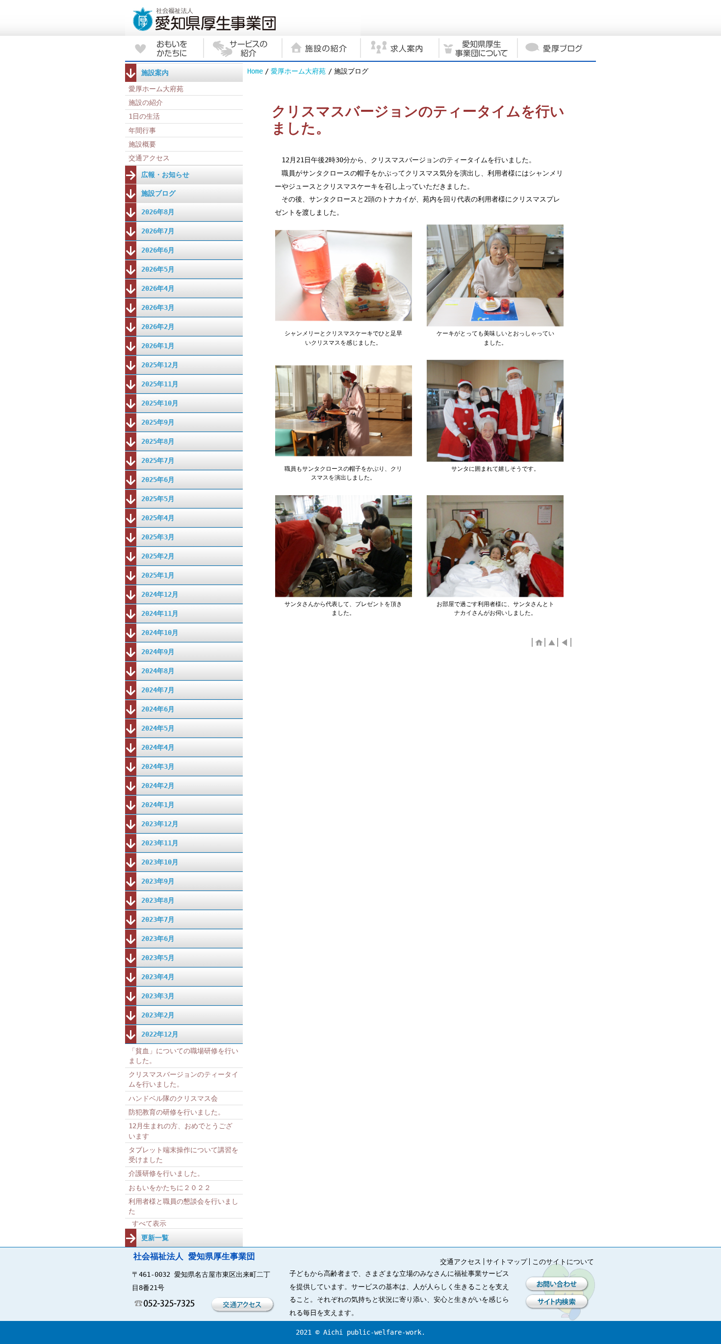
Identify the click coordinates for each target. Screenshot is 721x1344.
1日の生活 (144, 116)
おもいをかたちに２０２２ (170, 1188)
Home (255, 71)
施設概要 (142, 144)
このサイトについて (563, 1261)
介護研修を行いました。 (166, 1173)
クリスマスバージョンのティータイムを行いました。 (183, 1079)
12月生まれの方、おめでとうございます (180, 1131)
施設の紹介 (146, 102)
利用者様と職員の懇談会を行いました (183, 1206)
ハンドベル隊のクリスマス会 (173, 1098)
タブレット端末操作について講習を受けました (183, 1155)
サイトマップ (506, 1261)
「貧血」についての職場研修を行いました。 (183, 1056)
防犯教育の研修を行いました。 (177, 1112)
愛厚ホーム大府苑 (298, 71)
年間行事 (142, 130)
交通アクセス (149, 158)
